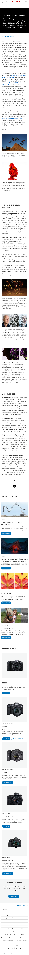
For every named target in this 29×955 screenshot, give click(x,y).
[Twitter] (16, 948)
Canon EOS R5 (13, 83)
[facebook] (8, 948)
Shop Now (6, 693)
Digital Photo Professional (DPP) (12, 118)
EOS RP (11, 77)
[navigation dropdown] (26, 2)
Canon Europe (14, 945)
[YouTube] (20, 948)
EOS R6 (21, 83)
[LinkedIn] (12, 948)
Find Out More (6, 533)
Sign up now (14, 896)
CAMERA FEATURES (14, 12)
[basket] (2, 2)
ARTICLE (3, 519)
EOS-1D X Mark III (7, 85)
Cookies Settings (22, 940)
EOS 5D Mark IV (7, 816)
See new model (17, 738)
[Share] (14, 486)
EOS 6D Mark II (16, 75)
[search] (6, 2)
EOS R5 (4, 727)
